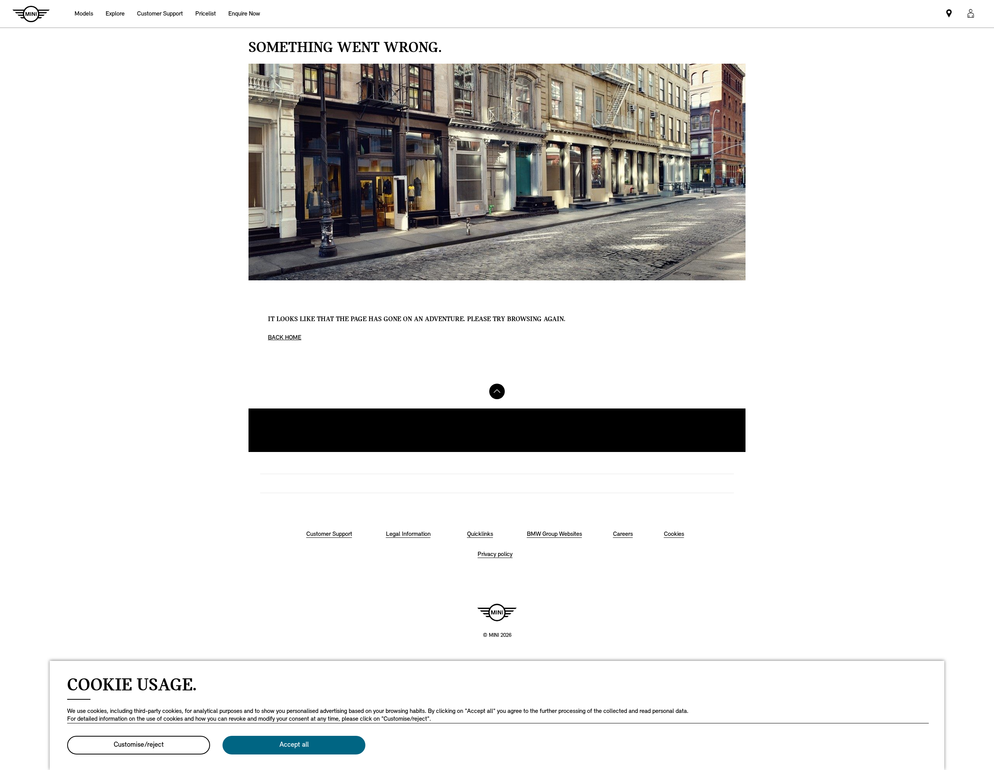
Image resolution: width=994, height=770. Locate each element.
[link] (160, 14)
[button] (971, 14)
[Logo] (497, 612)
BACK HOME (284, 338)
